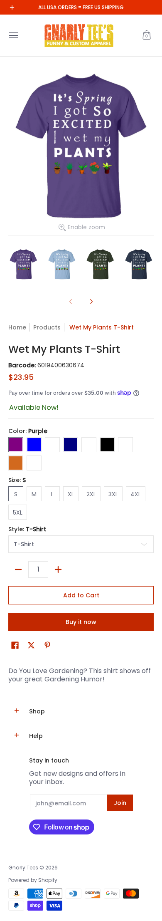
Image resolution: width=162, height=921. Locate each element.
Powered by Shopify (32, 880)
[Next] (91, 301)
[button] (147, 35)
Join (120, 803)
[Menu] (13, 35)
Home (17, 327)
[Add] (58, 569)
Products (47, 327)
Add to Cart (81, 595)
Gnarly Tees (23, 867)
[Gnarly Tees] (79, 35)
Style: (27, 529)
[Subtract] (18, 569)
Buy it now (81, 622)
